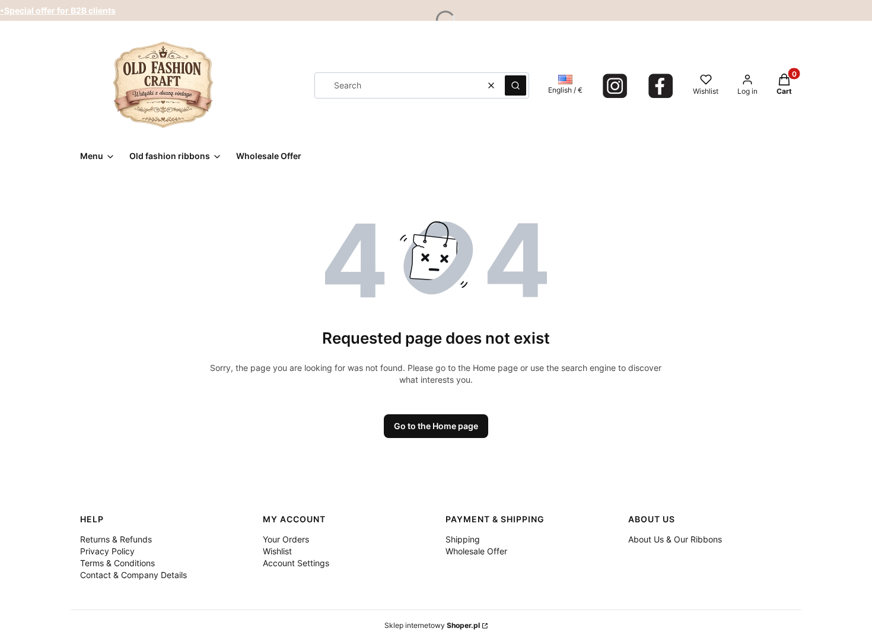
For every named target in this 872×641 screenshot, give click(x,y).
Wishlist (277, 551)
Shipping (462, 539)
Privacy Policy (107, 551)
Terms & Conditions (117, 563)
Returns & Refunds (116, 539)
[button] (515, 85)
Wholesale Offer (476, 551)
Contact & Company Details (133, 575)
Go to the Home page (436, 426)
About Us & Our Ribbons (675, 539)
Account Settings (296, 563)
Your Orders (286, 539)
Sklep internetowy (432, 625)
